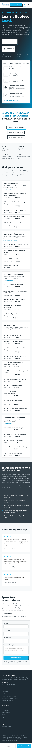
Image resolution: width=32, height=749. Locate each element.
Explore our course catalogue (16, 127)
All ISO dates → (20, 331)
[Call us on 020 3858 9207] (24, 5)
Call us (8, 746)
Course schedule (9, 48)
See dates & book (16, 5)
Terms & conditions (6, 726)
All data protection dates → (11, 240)
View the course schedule (16, 132)
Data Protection (6, 694)
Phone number (7, 637)
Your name (6, 623)
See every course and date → (11, 100)
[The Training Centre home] (5, 4)
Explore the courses (10, 41)
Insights (3, 717)
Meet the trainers (6, 712)
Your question (9, 645)
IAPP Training (5, 691)
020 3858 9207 (14, 1)
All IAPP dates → (7, 189)
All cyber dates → (8, 423)
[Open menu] (28, 5)
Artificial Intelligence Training (9, 696)
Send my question (16, 658)
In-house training (6, 710)
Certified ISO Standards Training (10, 698)
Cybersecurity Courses (7, 700)
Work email (6, 630)
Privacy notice (5, 729)
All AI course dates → (9, 280)
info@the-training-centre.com (9, 684)
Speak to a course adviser (16, 137)
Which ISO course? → (9, 331)
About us (4, 714)
